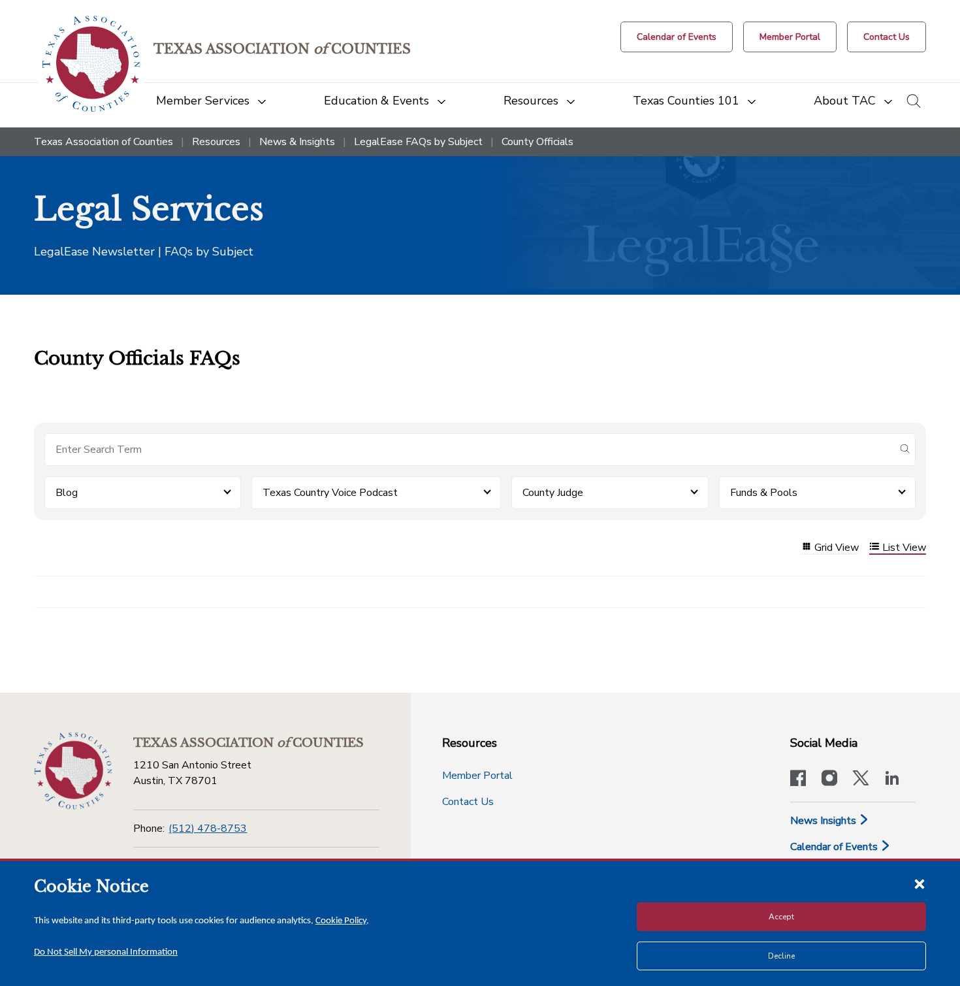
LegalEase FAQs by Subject (418, 142)
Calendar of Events (835, 847)
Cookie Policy (340, 921)
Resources (216, 142)
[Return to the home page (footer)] (73, 771)
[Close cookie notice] (919, 883)
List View (904, 548)
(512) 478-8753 (207, 828)
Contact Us (468, 802)
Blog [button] (67, 492)
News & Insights (297, 142)
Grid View (836, 548)
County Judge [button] (552, 492)
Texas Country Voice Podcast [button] (330, 492)
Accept (781, 917)
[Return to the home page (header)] (91, 64)
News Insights (824, 820)
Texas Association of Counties (103, 142)
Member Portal (477, 775)
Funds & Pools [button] (763, 492)
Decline (781, 956)
